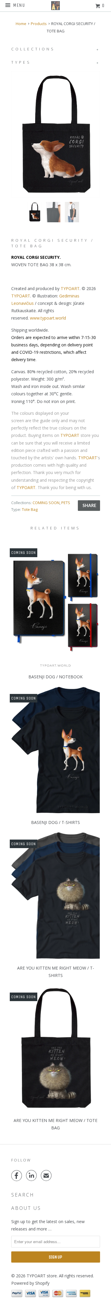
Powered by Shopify (30, 1283)
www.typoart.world (48, 318)
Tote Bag (30, 509)
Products (39, 23)
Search (22, 1195)
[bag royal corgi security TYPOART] (55, 134)
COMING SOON (46, 502)
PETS (65, 502)
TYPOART (70, 288)
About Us (26, 1208)
